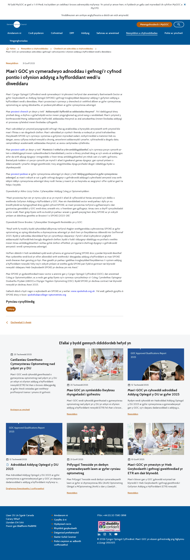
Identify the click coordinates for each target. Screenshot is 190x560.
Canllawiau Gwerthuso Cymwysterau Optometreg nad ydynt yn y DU (32, 364)
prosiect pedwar (19, 174)
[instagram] (104, 534)
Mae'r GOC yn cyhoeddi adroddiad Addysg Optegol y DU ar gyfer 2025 (153, 392)
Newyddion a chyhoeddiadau (141, 33)
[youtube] (116, 534)
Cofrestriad (56, 33)
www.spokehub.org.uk (83, 291)
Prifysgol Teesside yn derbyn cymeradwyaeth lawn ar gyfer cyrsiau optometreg (93, 469)
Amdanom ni (14, 33)
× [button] (185, 4)
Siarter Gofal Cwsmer (65, 536)
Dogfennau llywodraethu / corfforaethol (25, 488)
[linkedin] (99, 534)
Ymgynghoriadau (19, 40)
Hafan (13, 48)
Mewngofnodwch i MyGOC (154, 24)
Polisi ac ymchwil (174, 33)
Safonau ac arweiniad (107, 33)
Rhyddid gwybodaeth (65, 528)
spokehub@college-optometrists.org (46, 294)
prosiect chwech (19, 111)
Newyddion (12, 63)
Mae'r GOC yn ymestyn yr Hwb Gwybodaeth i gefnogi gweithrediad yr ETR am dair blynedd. (155, 469)
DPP (72, 33)
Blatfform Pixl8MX (26, 526)
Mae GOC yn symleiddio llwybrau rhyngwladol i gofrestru (91, 392)
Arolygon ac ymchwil (20, 409)
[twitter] (110, 534)
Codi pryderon (36, 33)
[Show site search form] (179, 24)
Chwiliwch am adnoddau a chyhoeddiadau (73, 48)
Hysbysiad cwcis (62, 524)
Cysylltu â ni (60, 519)
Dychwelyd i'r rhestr (21, 322)
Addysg (85, 33)
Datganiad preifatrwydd (66, 532)
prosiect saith (18, 149)
